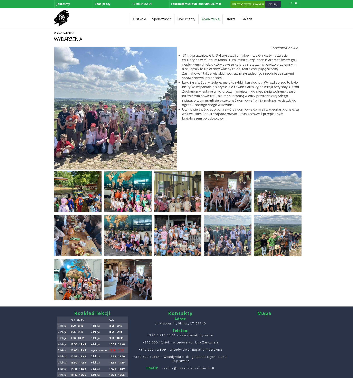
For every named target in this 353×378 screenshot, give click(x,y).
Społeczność (161, 19)
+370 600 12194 (156, 342)
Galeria (247, 19)
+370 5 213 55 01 (161, 335)
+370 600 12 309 (152, 349)
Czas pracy (103, 4)
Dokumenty (186, 19)
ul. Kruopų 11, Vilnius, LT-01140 (180, 323)
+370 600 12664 (146, 357)
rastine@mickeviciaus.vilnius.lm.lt (196, 4)
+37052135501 (142, 4)
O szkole (139, 19)
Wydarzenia (210, 19)
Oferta (231, 19)
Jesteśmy (63, 4)
